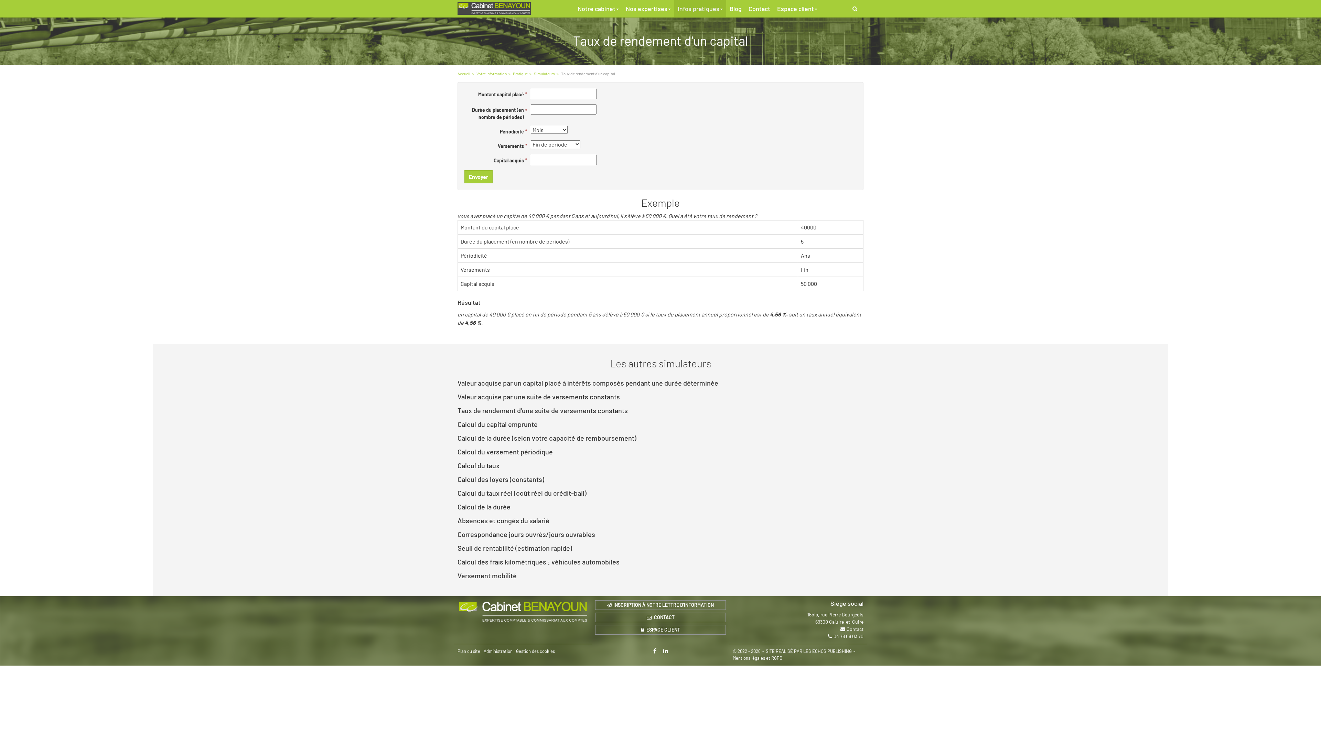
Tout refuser (110, 725)
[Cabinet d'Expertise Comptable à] (523, 611)
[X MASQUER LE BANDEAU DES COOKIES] (214, 650)
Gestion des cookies (535, 651)
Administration (498, 651)
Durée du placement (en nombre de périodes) (498, 113)
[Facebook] (654, 651)
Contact (759, 8)
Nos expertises (646, 8)
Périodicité (512, 131)
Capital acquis (509, 160)
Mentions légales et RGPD (757, 658)
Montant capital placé (501, 94)
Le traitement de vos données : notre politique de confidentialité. (80, 707)
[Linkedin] (665, 651)
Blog (736, 8)
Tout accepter (43, 725)
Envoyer (478, 176)
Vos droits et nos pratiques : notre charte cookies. (64, 700)
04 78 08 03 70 (848, 636)
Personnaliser (177, 725)
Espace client (795, 8)
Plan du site (469, 651)
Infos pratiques (698, 8)
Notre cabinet (596, 8)
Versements (511, 146)
